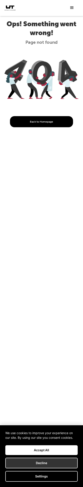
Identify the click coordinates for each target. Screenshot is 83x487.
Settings (41, 476)
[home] (9, 8)
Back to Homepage (41, 121)
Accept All (41, 450)
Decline (41, 463)
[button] (72, 7)
